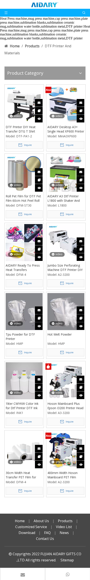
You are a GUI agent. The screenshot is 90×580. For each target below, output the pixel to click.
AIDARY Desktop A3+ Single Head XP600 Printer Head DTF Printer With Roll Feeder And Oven (65, 129)
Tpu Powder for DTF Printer (20, 336)
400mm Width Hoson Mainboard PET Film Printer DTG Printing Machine (62, 475)
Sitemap (67, 560)
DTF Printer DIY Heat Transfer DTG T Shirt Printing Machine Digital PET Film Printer (22, 129)
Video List (64, 526)
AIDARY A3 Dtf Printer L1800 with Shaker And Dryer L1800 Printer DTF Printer (64, 198)
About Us (41, 520)
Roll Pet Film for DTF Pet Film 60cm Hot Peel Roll (23, 198)
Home (20, 520)
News (64, 532)
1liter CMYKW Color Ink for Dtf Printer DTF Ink (22, 405)
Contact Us (45, 538)
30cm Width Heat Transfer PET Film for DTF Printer (21, 475)
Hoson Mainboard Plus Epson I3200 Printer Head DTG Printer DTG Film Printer (65, 405)
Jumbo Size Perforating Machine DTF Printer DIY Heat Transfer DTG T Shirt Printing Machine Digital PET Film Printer (65, 267)
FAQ (47, 532)
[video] (24, 104)
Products (65, 520)
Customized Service (31, 526)
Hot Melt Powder (59, 334)
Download (27, 532)
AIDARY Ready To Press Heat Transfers (23, 267)
